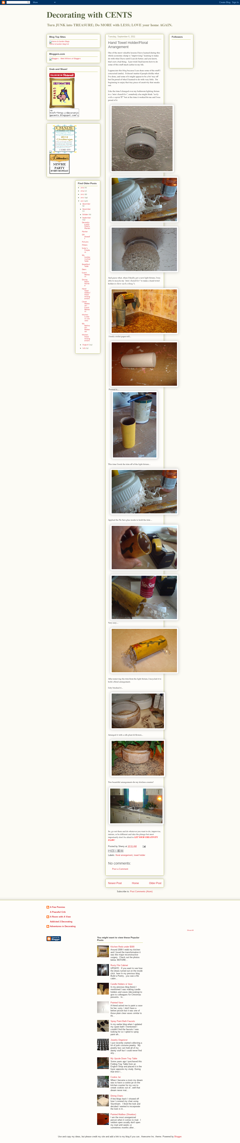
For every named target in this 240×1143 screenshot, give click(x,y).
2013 (82, 194)
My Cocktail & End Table (86, 258)
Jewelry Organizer (119, 1040)
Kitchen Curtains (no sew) (86, 318)
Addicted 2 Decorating (61, 921)
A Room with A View (60, 917)
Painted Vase (117, 1002)
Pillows (85, 245)
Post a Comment (120, 869)
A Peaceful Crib (58, 912)
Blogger (177, 1136)
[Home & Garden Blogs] (59, 42)
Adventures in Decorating (63, 926)
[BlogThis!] (112, 850)
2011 (82, 201)
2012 (82, 198)
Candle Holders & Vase (121, 984)
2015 (82, 188)
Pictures (85, 242)
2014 (82, 191)
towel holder (139, 855)
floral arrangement (124, 855)
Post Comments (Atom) (141, 891)
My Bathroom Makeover (86, 328)
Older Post (155, 883)
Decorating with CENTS (89, 14)
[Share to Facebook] (118, 850)
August (85, 345)
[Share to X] (115, 850)
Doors (84, 270)
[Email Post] (144, 846)
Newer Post (115, 883)
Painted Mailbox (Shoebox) (123, 1114)
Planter (85, 232)
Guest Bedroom (86, 275)
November (86, 209)
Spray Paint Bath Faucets (123, 1021)
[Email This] (109, 850)
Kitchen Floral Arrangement (86, 338)
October (85, 215)
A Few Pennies (57, 907)
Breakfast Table (86, 265)
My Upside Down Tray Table (124, 1058)
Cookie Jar (116, 1077)
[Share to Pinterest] (122, 850)
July (84, 348)
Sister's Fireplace (86, 250)
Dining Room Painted (85, 283)
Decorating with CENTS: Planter (86, 225)
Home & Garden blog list (59, 44)
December (86, 204)
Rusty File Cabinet (119, 965)
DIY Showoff (86, 237)
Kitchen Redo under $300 (122, 946)
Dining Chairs (117, 1096)
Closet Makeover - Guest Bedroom (86, 307)
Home (135, 883)
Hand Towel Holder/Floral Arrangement (86, 294)
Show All (190, 930)
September (86, 218)
